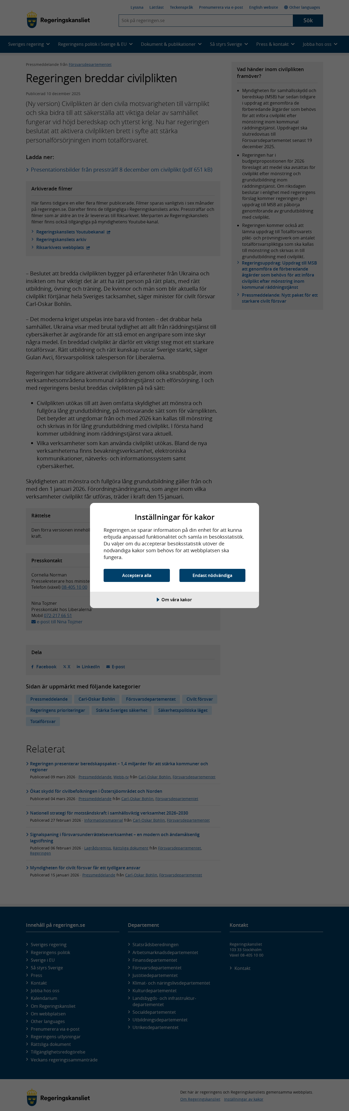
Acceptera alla (136, 575)
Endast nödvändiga (212, 575)
